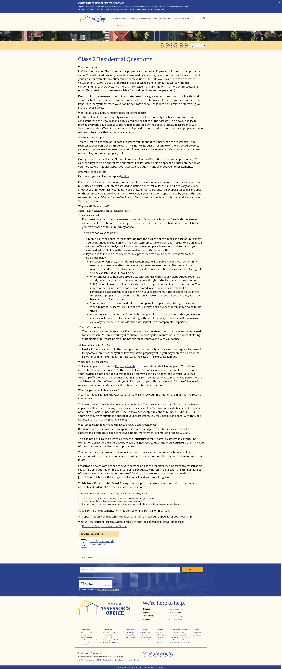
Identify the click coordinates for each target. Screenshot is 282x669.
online (125, 176)
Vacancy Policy (108, 635)
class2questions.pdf (102, 541)
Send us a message (176, 609)
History (86, 642)
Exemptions (146, 18)
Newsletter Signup (160, 635)
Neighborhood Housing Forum (179, 642)
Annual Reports (130, 632)
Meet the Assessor (86, 632)
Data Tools (187, 18)
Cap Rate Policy (108, 637)
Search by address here (108, 589)
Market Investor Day (179, 640)
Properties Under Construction (108, 642)
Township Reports (130, 640)
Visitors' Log (86, 645)
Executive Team (86, 635)
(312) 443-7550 (175, 612)
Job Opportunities (145, 632)
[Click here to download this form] (84, 543)
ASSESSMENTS (133, 18)
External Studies (130, 637)
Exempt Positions (145, 637)
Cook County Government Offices (127, 660)
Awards (86, 640)
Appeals (158, 18)
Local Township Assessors (86, 660)
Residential (90, 557)
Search (192, 569)
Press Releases (160, 632)
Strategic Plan (130, 635)
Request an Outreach (179, 635)
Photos (160, 637)
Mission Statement (86, 637)
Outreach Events (179, 632)
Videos (160, 640)
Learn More (197, 632)
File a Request (197, 635)
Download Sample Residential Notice (104, 526)
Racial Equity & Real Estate (179, 637)
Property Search (172, 18)
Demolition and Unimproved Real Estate (108, 640)
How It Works (119, 18)
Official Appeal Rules (108, 632)
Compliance (145, 635)
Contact (117, 25)
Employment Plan (145, 640)
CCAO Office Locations (105, 660)
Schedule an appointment (178, 619)
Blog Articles (160, 642)
